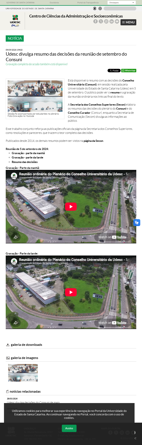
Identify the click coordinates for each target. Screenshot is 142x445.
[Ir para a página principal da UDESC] (30, 8)
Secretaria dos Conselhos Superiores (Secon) (98, 104)
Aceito (69, 428)
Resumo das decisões (25, 161)
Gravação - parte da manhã (28, 153)
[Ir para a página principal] (15, 26)
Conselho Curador (79, 112)
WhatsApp (130, 70)
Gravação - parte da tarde (27, 157)
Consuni (121, 108)
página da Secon (93, 140)
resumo (115, 92)
